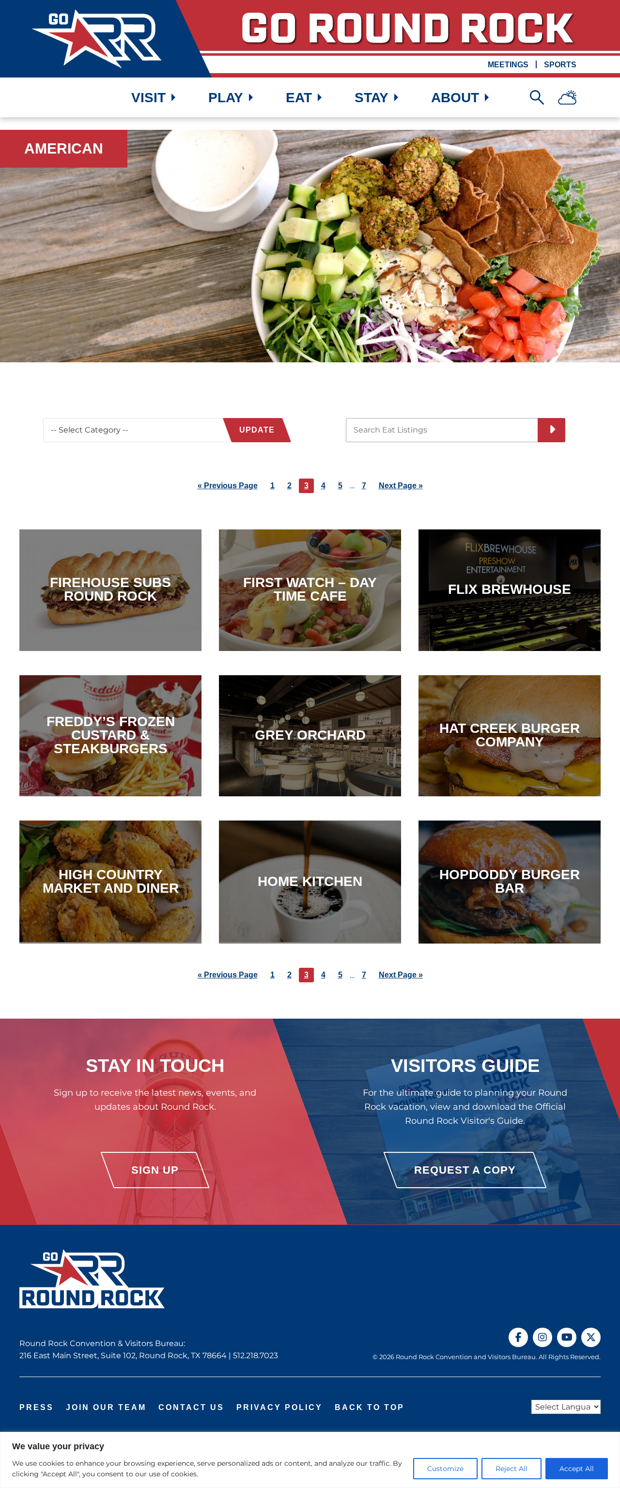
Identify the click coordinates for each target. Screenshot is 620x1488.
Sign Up (155, 1170)
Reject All (511, 1468)
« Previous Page (228, 487)
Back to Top (369, 1407)
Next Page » (401, 487)
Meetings (508, 64)
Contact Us (191, 1407)
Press (36, 1407)
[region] (310, 1460)
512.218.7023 (255, 1355)
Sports (560, 64)
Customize (445, 1468)
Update (257, 429)
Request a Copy (465, 1170)
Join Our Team (106, 1407)
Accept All (576, 1468)
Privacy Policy (279, 1407)
